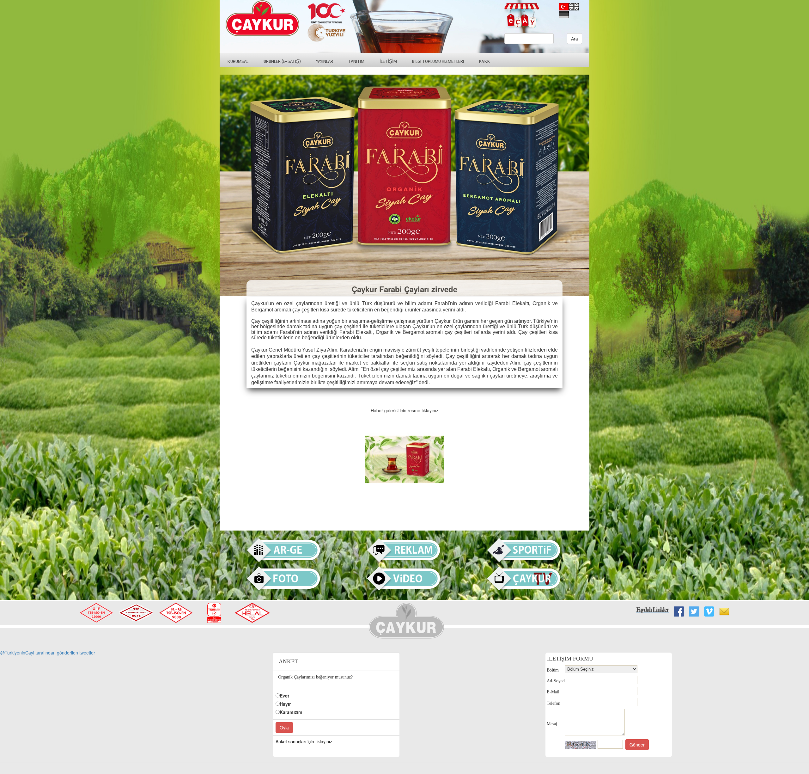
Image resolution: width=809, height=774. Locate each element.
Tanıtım (356, 61)
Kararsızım (291, 712)
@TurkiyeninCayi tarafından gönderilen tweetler (47, 652)
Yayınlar (324, 61)
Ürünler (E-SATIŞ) (282, 61)
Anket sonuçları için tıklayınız (304, 741)
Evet (284, 695)
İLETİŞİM (388, 61)
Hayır (285, 704)
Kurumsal (238, 61)
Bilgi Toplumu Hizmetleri (438, 61)
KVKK (484, 61)
